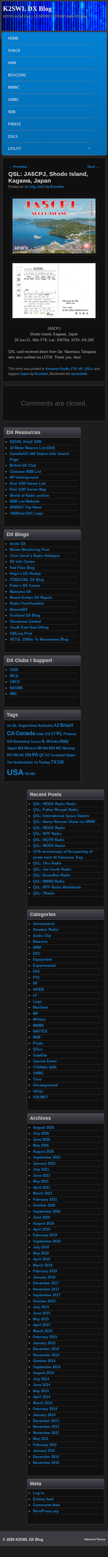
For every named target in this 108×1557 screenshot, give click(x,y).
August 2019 (43, 1223)
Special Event (44, 1061)
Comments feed (46, 1505)
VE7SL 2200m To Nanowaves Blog (39, 639)
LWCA (15, 682)
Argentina (27, 725)
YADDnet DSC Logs (26, 513)
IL (43, 741)
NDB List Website (24, 501)
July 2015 (41, 1307)
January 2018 (44, 1277)
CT (53, 734)
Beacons (17, 75)
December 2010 (46, 1457)
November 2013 (46, 1427)
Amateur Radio (57, 369)
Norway (68, 748)
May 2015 (41, 1319)
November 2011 (46, 1433)
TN (36, 762)
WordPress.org (46, 1511)
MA (21, 748)
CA (11, 733)
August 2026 (43, 1127)
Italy (64, 741)
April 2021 (41, 1187)
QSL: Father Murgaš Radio (55, 810)
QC (41, 755)
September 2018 (46, 1241)
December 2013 (46, 1421)
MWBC (13, 87)
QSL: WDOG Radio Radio (54, 804)
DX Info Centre (22, 562)
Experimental (44, 965)
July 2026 (41, 1133)
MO (52, 748)
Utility (14, 150)
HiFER (38, 989)
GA (9, 741)
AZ (56, 725)
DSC (36, 953)
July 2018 (41, 1247)
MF (35, 1013)
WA (32, 774)
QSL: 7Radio (44, 893)
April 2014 (41, 1397)
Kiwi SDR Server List (27, 483)
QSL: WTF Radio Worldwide (57, 887)
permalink (79, 374)
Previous (18, 167)
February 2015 (45, 1337)
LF (35, 995)
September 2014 (46, 1367)
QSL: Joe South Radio (52, 869)
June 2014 (41, 1385)
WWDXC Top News (26, 507)
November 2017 (46, 1289)
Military (39, 1019)
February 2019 (45, 1235)
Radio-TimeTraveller (27, 603)
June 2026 (41, 1139)
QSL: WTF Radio (47, 834)
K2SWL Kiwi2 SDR (25, 442)
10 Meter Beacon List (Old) (32, 448)
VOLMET (40, 1097)
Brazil (66, 725)
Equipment (42, 959)
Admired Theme (95, 1539)
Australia (45, 725)
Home (13, 38)
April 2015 (41, 1325)
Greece (36, 741)
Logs (37, 1001)
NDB (12, 112)
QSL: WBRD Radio (49, 881)
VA (27, 774)
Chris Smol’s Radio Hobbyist (35, 556)
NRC (13, 694)
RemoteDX (19, 609)
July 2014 (41, 1379)
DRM (37, 947)
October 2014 (44, 1361)
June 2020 (41, 1217)
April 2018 (41, 1259)
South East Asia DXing (29, 627)
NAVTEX (40, 1031)
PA (35, 754)
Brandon (57, 187)
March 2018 (42, 1265)
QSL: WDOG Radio (49, 828)
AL (14, 725)
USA (15, 772)
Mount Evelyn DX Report (31, 597)
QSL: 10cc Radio (47, 863)
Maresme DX (20, 592)
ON (28, 754)
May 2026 (41, 1145)
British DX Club (23, 465)
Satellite (40, 1055)
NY (9, 755)
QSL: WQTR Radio (49, 840)
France (69, 734)
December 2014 (46, 1349)
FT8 (74, 369)
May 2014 (41, 1391)
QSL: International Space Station (61, 816)
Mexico (30, 748)
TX (54, 761)
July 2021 (41, 1169)
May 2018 (41, 1253)
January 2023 (44, 1163)
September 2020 (46, 1211)
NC (58, 748)
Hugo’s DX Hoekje (25, 574)
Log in (38, 1493)
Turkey (44, 762)
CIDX (14, 670)
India (55, 742)
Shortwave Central (25, 621)
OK (21, 755)
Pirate (14, 124)
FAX (36, 971)
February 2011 (45, 1445)
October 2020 (44, 1205)
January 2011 (44, 1451)
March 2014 (42, 1403)
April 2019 (41, 1229)
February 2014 (45, 1409)
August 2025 (43, 1151)
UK (61, 762)
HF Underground (24, 477)
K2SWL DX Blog (27, 8)
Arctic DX (18, 544)
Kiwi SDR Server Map (28, 489)
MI (39, 748)
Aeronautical (44, 924)
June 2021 (41, 1175)
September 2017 (46, 1295)
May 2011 (40, 1439)
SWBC (13, 100)
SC (47, 755)
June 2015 (41, 1313)
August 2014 (43, 1373)
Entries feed (43, 1499)
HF (80, 369)
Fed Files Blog (22, 568)
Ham (12, 63)
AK (9, 725)
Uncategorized (45, 1085)
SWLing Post (21, 633)
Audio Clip (42, 936)
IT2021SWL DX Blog (27, 580)
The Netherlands (20, 762)
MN (45, 748)
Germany (21, 741)
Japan (24, 374)
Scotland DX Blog (25, 615)
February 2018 (45, 1271)
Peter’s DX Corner (25, 585)
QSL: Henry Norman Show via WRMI (64, 822)
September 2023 (46, 1157)
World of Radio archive (29, 495)
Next (93, 167)
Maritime (40, 1007)
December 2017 (46, 1283)
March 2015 (42, 1331)
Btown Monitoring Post (29, 550)
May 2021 (41, 1181)
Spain (71, 755)
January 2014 (44, 1415)
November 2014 (46, 1355)
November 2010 (46, 1463)
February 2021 (45, 1199)
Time (37, 1079)
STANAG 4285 (44, 1067)
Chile (40, 734)
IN (48, 742)
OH (15, 755)
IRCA (14, 676)
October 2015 (44, 1301)
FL (59, 733)
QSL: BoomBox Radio (52, 875)
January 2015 (44, 1343)
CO (47, 734)
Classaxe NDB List (25, 471)
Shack (14, 51)
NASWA (16, 688)
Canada (25, 733)
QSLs (13, 136)
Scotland (58, 755)
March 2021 (42, 1193)
